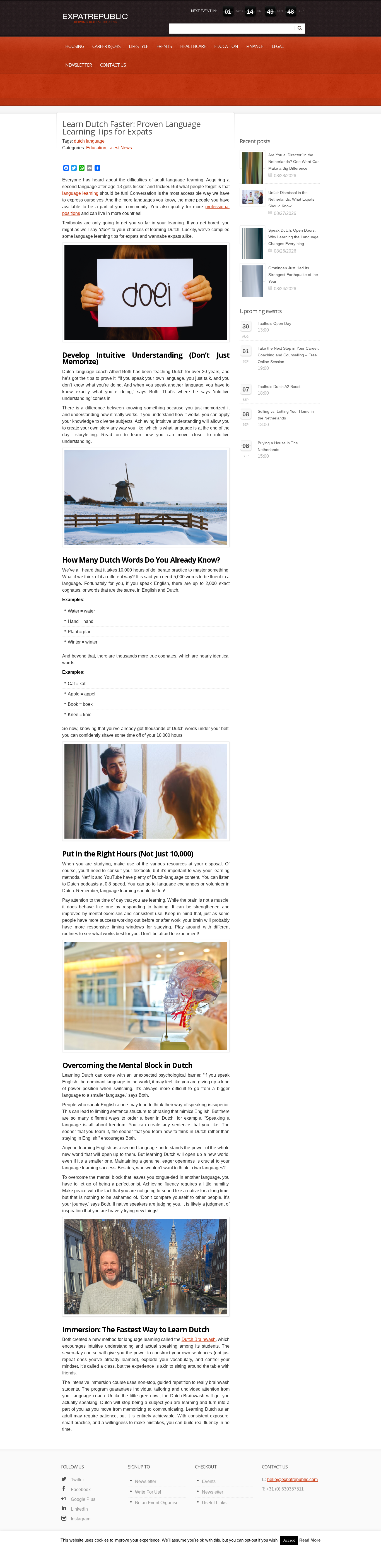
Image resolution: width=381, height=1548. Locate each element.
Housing (74, 46)
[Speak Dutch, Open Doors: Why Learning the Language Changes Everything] (252, 234)
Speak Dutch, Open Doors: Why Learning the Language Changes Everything (293, 237)
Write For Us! (148, 1492)
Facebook (81, 1489)
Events (164, 46)
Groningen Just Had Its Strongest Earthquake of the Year (293, 275)
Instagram (80, 1518)
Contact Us (113, 65)
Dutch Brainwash (199, 1339)
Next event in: (203, 10)
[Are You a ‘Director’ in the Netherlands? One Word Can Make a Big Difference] (252, 159)
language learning (80, 193)
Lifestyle (138, 46)
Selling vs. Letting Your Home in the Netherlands (286, 414)
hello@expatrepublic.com (292, 1479)
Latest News (119, 147)
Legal (278, 46)
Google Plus (83, 1499)
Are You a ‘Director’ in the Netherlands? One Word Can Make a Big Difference (294, 162)
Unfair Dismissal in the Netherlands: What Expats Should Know (291, 199)
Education (226, 46)
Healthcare (193, 46)
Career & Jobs (106, 46)
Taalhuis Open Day (274, 323)
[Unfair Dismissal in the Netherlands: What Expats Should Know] (252, 197)
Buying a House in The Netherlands (278, 446)
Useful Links (214, 1502)
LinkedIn (79, 1509)
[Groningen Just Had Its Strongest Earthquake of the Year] (252, 272)
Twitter (77, 1479)
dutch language (89, 141)
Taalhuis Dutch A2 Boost (279, 386)
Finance (254, 46)
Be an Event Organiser (157, 1502)
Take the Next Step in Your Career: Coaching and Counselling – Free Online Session (288, 355)
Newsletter (78, 65)
